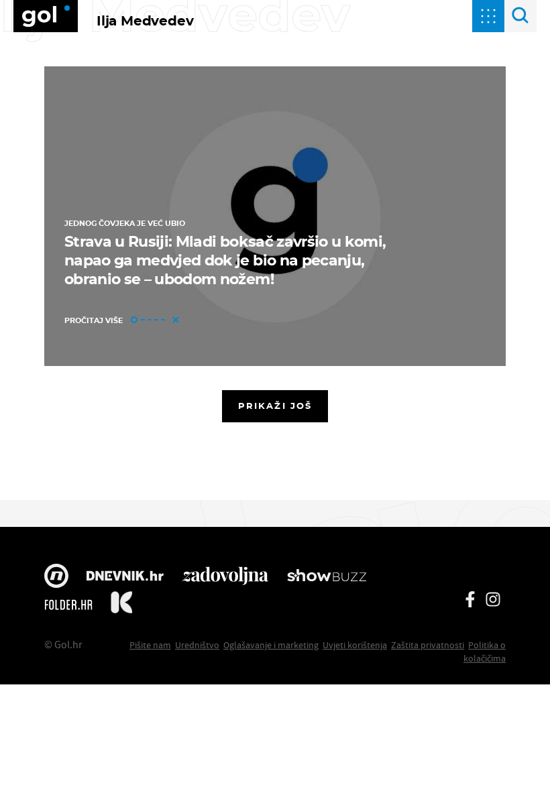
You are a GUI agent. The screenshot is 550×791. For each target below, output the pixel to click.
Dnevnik (125, 577)
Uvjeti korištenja (355, 645)
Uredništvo (197, 645)
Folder (68, 604)
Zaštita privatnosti (427, 645)
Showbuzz (326, 577)
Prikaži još (275, 405)
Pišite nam (150, 645)
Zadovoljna (225, 577)
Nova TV (56, 577)
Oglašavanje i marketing (271, 645)
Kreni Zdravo (121, 604)
